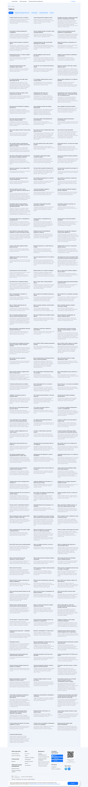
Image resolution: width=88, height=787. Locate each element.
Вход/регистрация (15, 768)
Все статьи (27, 753)
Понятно (73, 783)
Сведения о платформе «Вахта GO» (22, 12)
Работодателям (23, 1)
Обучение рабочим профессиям (36, 1)
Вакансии (13, 761)
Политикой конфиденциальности (53, 784)
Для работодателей (44, 12)
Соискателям (15, 1)
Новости (52, 12)
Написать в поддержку (55, 768)
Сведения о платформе (29, 757)
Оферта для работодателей (43, 762)
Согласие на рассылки (42, 765)
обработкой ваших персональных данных (38, 784)
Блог (9, 6)
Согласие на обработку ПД (43, 756)
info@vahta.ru (54, 767)
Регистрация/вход (15, 753)
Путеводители (28, 765)
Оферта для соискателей (43, 763)
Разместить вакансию (16, 755)
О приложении (34, 12)
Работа (10, 12)
